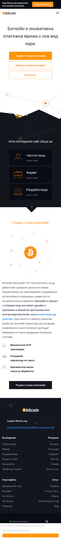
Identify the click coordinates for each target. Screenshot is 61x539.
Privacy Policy (52, 491)
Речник (55, 464)
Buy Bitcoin (30, 75)
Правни (54, 486)
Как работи (8, 464)
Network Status (20, 521)
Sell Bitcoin (8, 501)
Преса (55, 496)
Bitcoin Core (52, 469)
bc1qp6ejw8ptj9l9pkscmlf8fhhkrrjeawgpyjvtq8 (30, 427)
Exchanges (53, 449)
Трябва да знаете (11, 469)
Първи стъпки (9, 459)
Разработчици (10, 454)
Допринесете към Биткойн (11, 488)
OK (31, 535)
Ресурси (54, 444)
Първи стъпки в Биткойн (30, 56)
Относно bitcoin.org (48, 501)
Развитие (7, 506)
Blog (56, 506)
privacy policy (16, 530)
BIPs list (55, 459)
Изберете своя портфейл (30, 65)
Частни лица (9, 444)
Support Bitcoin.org (42, 4)
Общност (54, 454)
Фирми (6, 449)
